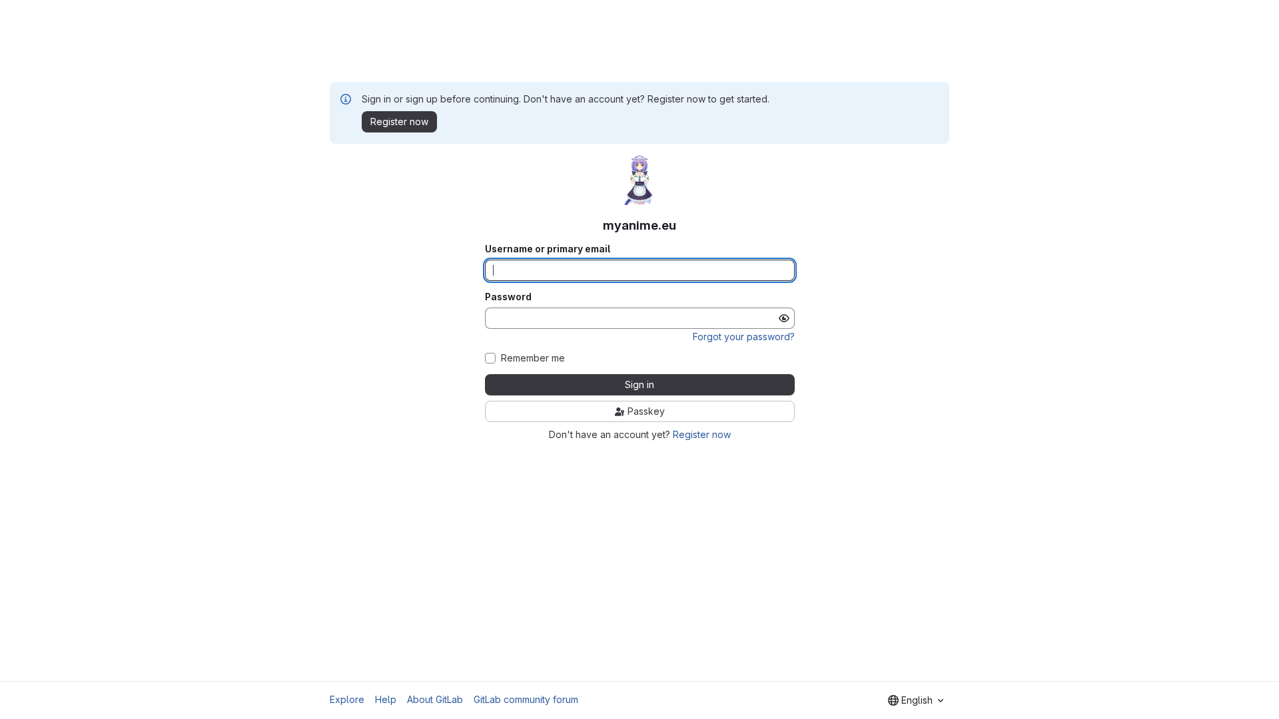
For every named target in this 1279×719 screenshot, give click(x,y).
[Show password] (784, 318)
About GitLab (435, 699)
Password (508, 297)
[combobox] (915, 700)
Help (385, 699)
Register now (702, 434)
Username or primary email (547, 249)
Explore (347, 699)
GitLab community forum (526, 699)
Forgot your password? (744, 336)
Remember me (533, 358)
